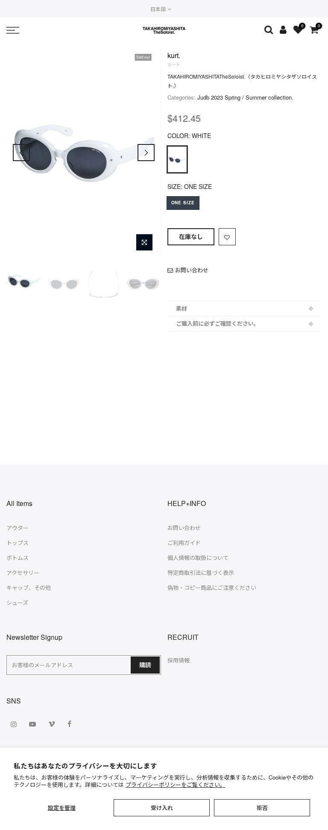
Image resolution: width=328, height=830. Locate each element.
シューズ (17, 602)
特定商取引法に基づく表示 (200, 572)
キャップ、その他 (28, 587)
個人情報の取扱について (197, 557)
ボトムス (17, 557)
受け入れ (162, 808)
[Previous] (21, 152)
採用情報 (178, 660)
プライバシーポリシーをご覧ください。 (176, 784)
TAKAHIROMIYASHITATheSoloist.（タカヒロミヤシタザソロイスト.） (242, 81)
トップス (17, 543)
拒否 (262, 808)
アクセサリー (22, 572)
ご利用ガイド (184, 543)
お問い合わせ (191, 270)
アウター (17, 528)
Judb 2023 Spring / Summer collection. (245, 97)
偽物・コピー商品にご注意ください (211, 587)
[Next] (146, 152)
